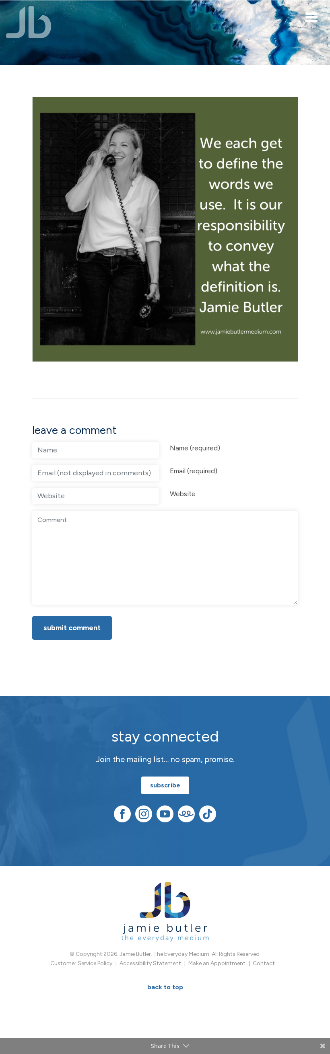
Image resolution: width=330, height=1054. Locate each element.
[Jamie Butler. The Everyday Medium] (29, 22)
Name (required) (195, 448)
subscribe (165, 785)
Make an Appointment (216, 963)
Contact (264, 963)
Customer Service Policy (81, 963)
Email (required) (193, 471)
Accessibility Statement (150, 963)
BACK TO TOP (165, 987)
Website (183, 494)
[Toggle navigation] (312, 17)
